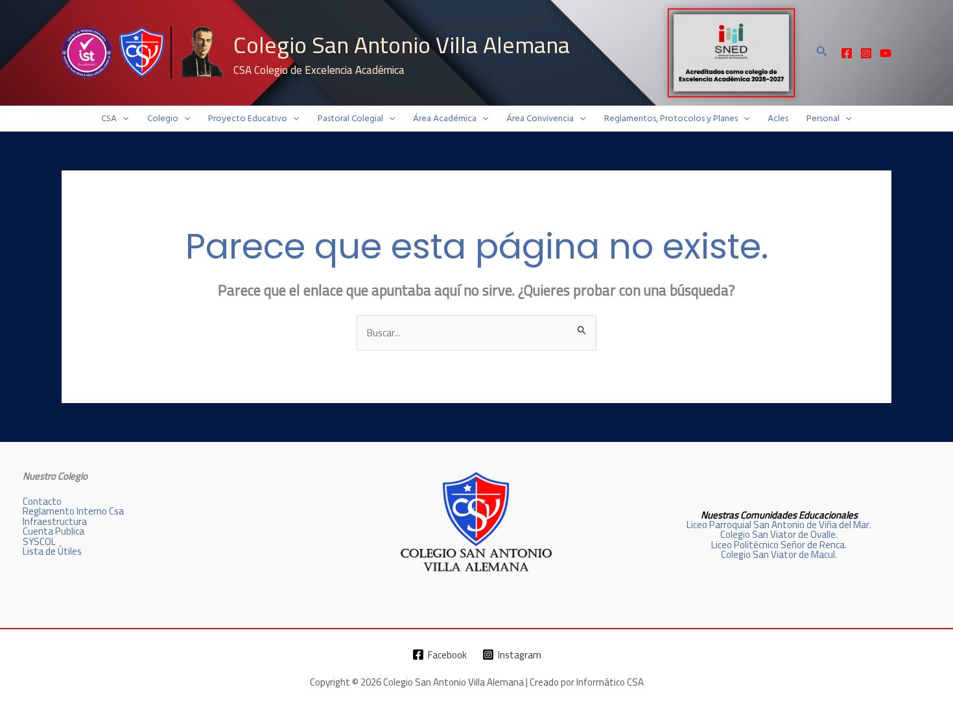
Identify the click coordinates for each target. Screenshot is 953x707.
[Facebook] (847, 53)
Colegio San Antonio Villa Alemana (401, 45)
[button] (822, 53)
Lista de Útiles (52, 551)
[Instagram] (866, 53)
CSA (109, 118)
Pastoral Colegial (350, 118)
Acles (778, 118)
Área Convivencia (540, 118)
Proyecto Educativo (247, 118)
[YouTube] (885, 53)
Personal (823, 118)
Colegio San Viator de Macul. (779, 554)
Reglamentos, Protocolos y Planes (671, 118)
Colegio (162, 118)
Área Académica (444, 118)
